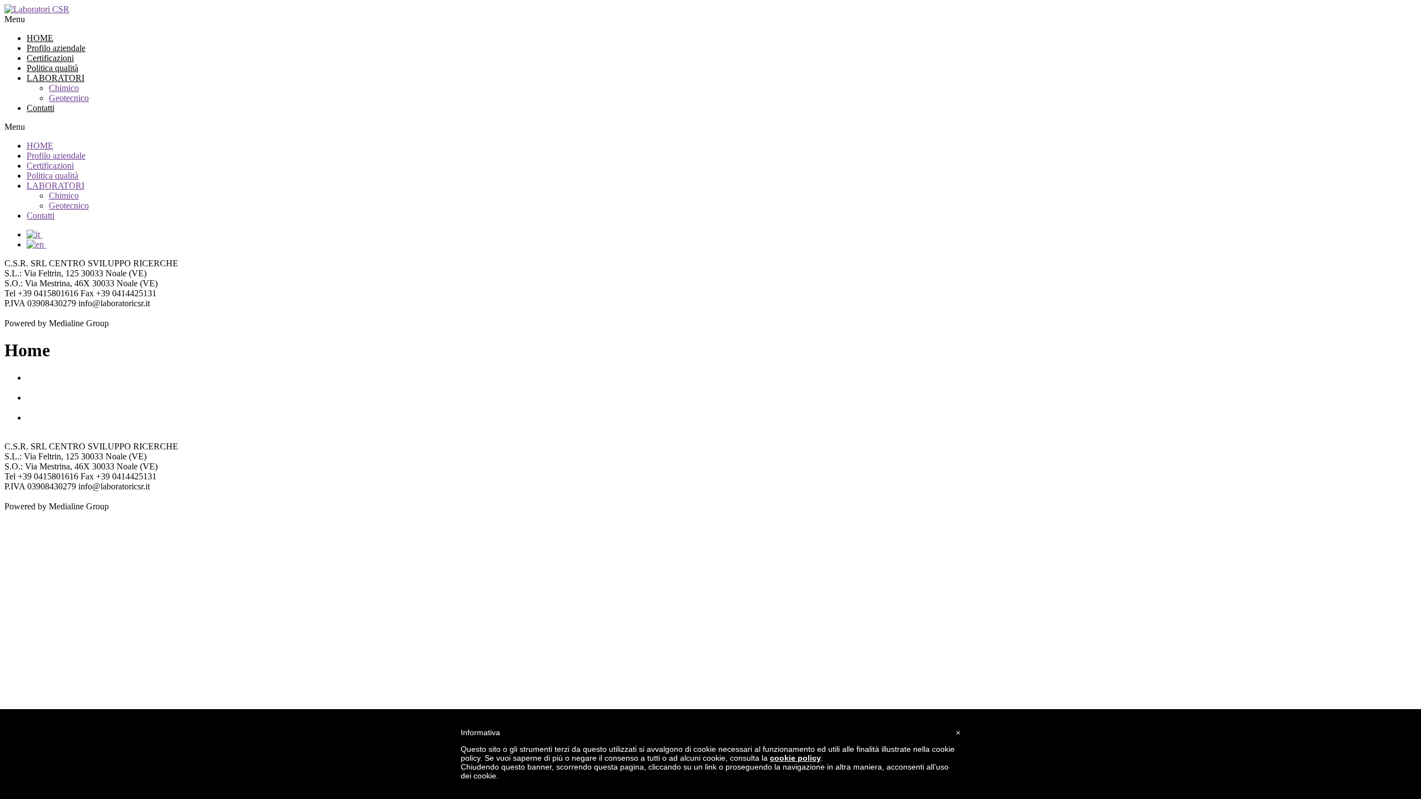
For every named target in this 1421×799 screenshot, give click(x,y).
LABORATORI (55, 78)
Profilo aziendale (56, 48)
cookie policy (795, 758)
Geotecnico (69, 98)
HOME (40, 38)
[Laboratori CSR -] (36, 9)
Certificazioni (50, 58)
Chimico (64, 88)
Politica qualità (52, 68)
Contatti (40, 108)
